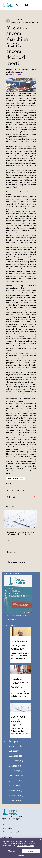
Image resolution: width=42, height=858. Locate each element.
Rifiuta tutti (11, 851)
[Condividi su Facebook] (7, 490)
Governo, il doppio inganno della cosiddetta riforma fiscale (20, 533)
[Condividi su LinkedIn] (18, 490)
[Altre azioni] (34, 21)
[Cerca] (17, 5)
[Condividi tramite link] (23, 490)
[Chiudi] (39, 841)
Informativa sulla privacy (25, 846)
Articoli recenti (8, 837)
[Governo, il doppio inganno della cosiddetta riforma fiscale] (20, 519)
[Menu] (37, 5)
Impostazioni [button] (21, 855)
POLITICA (9, 483)
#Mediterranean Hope (16, 478)
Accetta (30, 851)
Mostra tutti (31, 506)
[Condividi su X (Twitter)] (13, 490)
